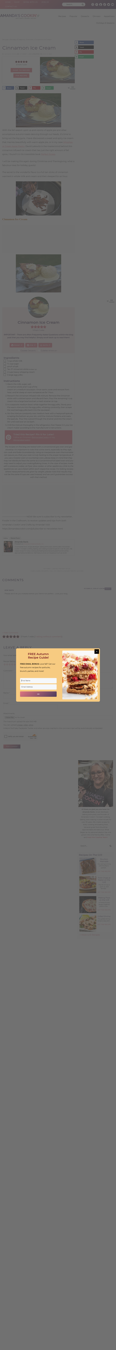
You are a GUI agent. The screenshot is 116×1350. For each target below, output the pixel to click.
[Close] (96, 651)
